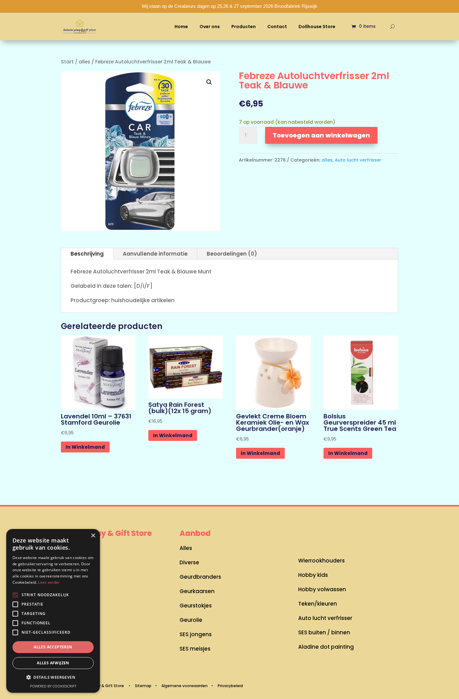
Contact (277, 26)
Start (67, 61)
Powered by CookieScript (53, 686)
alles (84, 61)
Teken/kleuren (317, 603)
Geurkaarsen (197, 591)
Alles (186, 548)
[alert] (53, 611)
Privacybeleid (230, 685)
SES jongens (196, 634)
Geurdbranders (200, 577)
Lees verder (49, 582)
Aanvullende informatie (155, 253)
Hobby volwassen (322, 589)
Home (181, 26)
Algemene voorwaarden (184, 685)
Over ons (210, 26)
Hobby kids (313, 575)
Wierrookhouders (321, 560)
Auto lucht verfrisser (358, 160)
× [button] (93, 535)
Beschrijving (87, 253)
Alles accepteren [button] (53, 647)
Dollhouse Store (317, 26)
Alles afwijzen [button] (53, 663)
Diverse (189, 562)
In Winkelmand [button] (85, 447)
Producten (243, 26)
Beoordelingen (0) (232, 253)
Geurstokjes (196, 605)
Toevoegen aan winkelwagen (321, 135)
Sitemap (143, 685)
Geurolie (191, 620)
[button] (209, 82)
